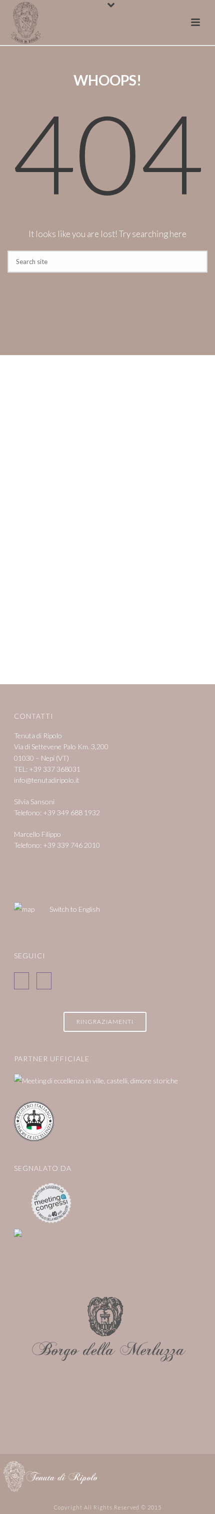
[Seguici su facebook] (21, 980)
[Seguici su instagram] (44, 980)
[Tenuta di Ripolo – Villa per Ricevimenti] (50, 1475)
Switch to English (75, 909)
